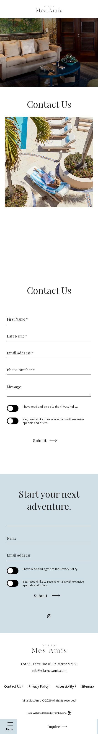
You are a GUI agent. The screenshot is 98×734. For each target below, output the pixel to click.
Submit (39, 439)
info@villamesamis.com (49, 670)
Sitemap (87, 686)
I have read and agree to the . (50, 407)
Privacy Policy (68, 407)
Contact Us (12, 686)
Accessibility (65, 686)
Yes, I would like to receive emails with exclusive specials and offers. (53, 421)
